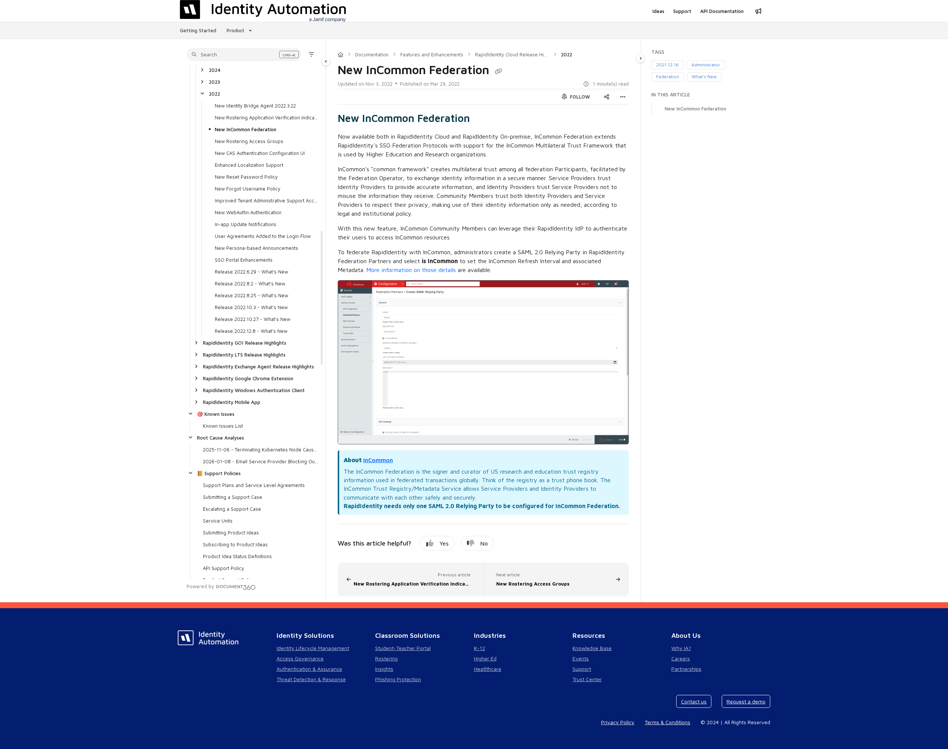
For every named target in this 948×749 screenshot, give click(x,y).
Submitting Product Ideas (231, 533)
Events (581, 658)
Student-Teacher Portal (403, 648)
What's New (704, 76)
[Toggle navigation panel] (325, 61)
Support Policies (219, 473)
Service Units (218, 521)
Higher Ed (485, 658)
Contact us (694, 701)
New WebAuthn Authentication (248, 212)
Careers (680, 658)
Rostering (386, 658)
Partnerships (686, 669)
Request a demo (746, 701)
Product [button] (235, 30)
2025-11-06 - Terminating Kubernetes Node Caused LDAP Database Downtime (260, 450)
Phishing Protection (398, 679)
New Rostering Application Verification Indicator (266, 117)
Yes (444, 543)
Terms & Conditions (667, 722)
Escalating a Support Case (232, 509)
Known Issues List (223, 426)
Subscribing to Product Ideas (235, 544)
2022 (214, 94)
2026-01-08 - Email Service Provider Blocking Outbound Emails (260, 461)
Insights (384, 669)
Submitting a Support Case (232, 497)
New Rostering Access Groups (249, 141)
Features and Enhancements (431, 54)
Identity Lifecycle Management (313, 648)
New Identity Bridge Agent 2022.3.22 (255, 106)
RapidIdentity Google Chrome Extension (248, 378)
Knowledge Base (592, 648)
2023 (214, 82)
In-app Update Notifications (245, 224)
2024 (215, 70)
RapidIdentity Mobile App (231, 402)
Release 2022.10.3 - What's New (251, 307)
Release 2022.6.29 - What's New (251, 272)
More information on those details (411, 269)
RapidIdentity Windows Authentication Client (254, 390)
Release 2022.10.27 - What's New (252, 319)
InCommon (378, 460)
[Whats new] (758, 11)
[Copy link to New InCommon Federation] (482, 119)
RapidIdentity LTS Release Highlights (244, 355)
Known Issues (215, 414)
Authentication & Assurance (309, 669)
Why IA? (681, 648)
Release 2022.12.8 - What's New (251, 331)
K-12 (479, 648)
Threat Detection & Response (311, 679)
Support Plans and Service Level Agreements (254, 485)
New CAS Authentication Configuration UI (260, 153)
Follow (579, 97)
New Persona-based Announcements (256, 248)
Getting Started (198, 30)
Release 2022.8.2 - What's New (250, 283)
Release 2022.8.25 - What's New (251, 295)
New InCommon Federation (245, 129)
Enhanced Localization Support (249, 165)
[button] (244, 54)
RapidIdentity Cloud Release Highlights (512, 54)
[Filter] (311, 54)
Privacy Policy (617, 722)
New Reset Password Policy (246, 177)
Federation (667, 76)
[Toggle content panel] (640, 58)
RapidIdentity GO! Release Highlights (244, 343)
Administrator (705, 64)
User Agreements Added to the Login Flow (263, 236)
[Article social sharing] (606, 97)
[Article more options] (623, 97)
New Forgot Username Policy (247, 189)
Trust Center (587, 679)
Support (582, 669)
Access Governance (300, 658)
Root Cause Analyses (220, 438)
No (484, 543)
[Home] (340, 54)
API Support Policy (223, 568)
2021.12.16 (667, 64)
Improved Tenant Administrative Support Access (266, 200)
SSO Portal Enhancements (244, 260)
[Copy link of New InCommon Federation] (498, 71)
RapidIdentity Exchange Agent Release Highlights (258, 366)
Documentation (371, 54)
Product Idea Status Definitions (237, 556)
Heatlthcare (487, 669)
